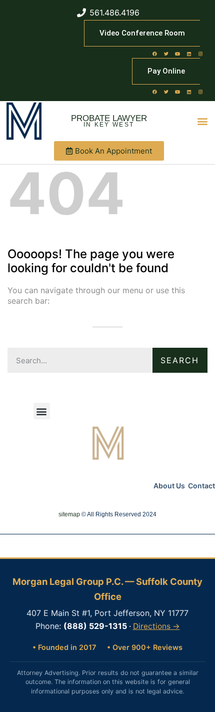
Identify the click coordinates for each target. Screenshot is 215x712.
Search (179, 360)
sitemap (69, 514)
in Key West (109, 124)
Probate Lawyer (109, 118)
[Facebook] (154, 53)
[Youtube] (177, 53)
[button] (202, 121)
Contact (201, 485)
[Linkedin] (189, 53)
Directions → (156, 626)
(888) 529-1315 (95, 626)
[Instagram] (200, 53)
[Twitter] (166, 53)
